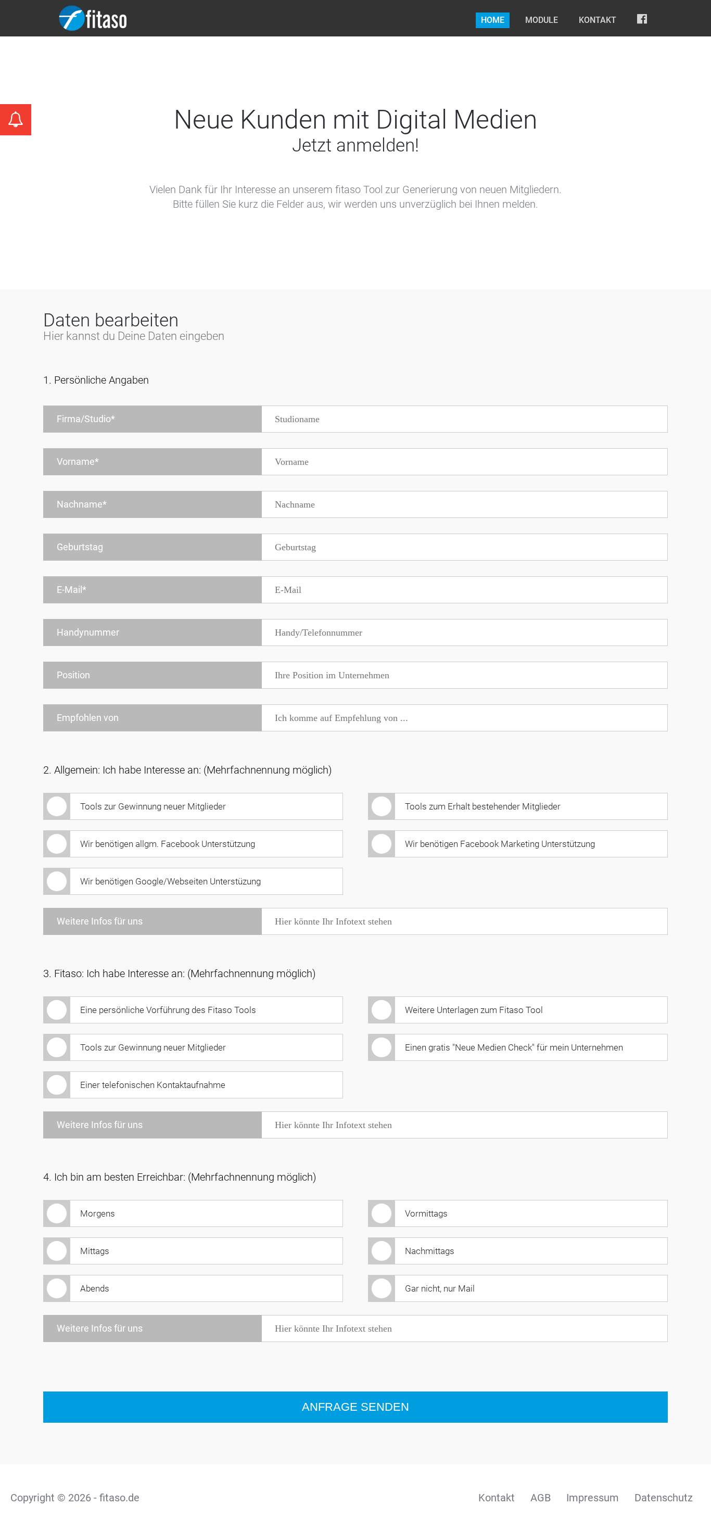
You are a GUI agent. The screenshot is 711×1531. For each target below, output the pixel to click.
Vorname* (78, 461)
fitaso (93, 18)
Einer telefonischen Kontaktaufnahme (152, 1085)
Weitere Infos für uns (100, 921)
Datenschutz (663, 1497)
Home (492, 20)
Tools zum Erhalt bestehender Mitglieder (483, 806)
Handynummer (88, 632)
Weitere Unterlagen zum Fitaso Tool (474, 1010)
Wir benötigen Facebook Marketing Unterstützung (500, 844)
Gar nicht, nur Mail (440, 1288)
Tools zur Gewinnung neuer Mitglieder (153, 806)
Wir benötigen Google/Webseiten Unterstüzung (170, 881)
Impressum (592, 1497)
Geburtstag (80, 546)
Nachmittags (429, 1251)
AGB (540, 1497)
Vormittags (426, 1213)
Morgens (97, 1213)
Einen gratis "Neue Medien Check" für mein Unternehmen (514, 1047)
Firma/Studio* (86, 418)
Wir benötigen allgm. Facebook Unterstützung (167, 844)
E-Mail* (71, 589)
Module (541, 20)
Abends (94, 1288)
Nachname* (82, 504)
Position (73, 674)
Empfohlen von (88, 717)
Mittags (94, 1251)
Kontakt (597, 20)
